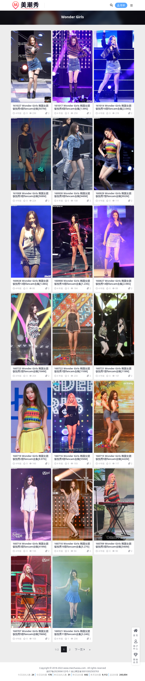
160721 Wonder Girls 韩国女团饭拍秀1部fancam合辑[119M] (113, 370)
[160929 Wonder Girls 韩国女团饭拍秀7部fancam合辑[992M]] (114, 154)
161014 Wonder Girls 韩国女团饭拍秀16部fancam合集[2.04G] (113, 107)
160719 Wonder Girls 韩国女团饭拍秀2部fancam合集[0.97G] (30, 457)
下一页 (79, 649)
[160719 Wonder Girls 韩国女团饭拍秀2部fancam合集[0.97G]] (31, 417)
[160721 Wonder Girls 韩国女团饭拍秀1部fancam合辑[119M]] (114, 329)
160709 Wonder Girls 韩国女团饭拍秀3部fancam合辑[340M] (113, 545)
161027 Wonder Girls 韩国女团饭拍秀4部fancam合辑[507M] (30, 107)
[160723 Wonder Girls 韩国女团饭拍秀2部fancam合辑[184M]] (31, 329)
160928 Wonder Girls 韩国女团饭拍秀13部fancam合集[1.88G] (30, 282)
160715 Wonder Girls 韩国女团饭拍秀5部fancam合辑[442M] (113, 457)
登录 (122, 5)
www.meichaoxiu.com (74, 668)
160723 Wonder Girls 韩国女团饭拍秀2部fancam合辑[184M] (30, 370)
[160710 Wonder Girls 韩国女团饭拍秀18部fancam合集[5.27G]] (73, 504)
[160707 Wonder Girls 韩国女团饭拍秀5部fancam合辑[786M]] (31, 592)
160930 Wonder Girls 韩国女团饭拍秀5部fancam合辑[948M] (72, 195)
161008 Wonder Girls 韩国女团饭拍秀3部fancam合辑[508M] (30, 195)
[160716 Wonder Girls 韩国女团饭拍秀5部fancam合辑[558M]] (73, 417)
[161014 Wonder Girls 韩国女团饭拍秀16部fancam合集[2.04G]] (114, 66)
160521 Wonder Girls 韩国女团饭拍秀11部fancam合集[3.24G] (72, 632)
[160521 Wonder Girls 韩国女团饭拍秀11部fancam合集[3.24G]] (73, 592)
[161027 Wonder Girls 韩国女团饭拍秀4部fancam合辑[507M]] (31, 66)
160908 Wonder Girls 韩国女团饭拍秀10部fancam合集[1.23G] (72, 282)
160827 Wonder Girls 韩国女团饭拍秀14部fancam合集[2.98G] (113, 282)
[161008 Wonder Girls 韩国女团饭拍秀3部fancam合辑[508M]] (31, 154)
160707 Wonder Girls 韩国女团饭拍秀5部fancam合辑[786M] (30, 632)
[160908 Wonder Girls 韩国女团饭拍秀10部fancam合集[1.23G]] (73, 242)
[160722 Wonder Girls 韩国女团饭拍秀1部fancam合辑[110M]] (73, 329)
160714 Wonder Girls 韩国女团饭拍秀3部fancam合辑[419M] (30, 545)
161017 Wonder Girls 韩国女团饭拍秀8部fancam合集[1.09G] (72, 107)
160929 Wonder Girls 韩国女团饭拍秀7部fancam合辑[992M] (113, 195)
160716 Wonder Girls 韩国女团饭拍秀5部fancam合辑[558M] (72, 457)
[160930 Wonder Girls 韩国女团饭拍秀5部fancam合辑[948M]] (73, 154)
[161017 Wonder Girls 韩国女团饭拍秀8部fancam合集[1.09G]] (73, 66)
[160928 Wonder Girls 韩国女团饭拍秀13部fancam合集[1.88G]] (31, 242)
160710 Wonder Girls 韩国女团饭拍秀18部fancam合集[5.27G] (72, 545)
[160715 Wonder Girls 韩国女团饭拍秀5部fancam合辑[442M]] (114, 417)
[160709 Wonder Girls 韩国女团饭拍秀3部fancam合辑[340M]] (114, 504)
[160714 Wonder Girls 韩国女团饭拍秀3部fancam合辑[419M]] (31, 504)
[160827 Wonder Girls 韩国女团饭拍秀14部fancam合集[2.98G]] (114, 242)
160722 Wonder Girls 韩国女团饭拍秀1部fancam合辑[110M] (72, 370)
